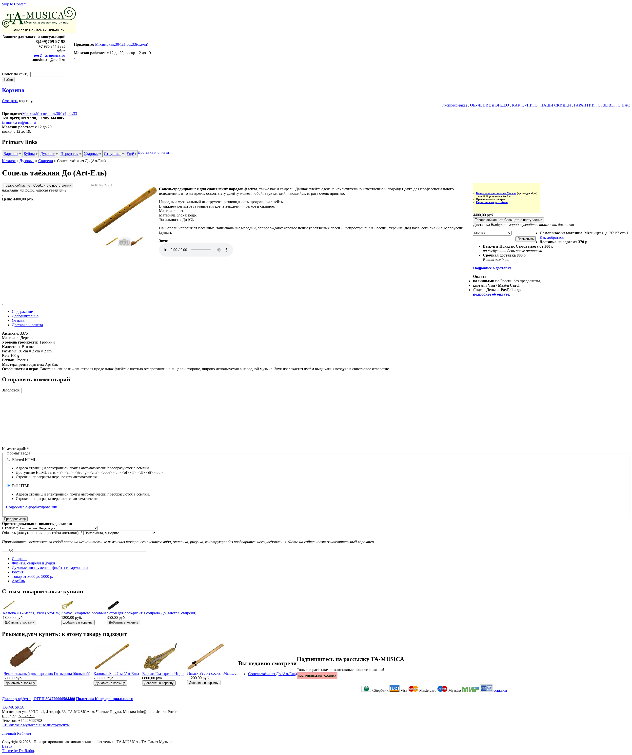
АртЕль (18, 581)
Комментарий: (15, 449)
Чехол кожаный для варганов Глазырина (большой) (47, 673)
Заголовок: (11, 390)
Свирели (45, 161)
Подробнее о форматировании (31, 507)
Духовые (47, 153)
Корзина (13, 90)
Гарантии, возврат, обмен (492, 202)
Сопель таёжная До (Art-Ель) (272, 674)
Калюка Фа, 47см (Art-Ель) (116, 673)
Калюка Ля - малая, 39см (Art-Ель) (31, 613)
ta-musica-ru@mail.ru (19, 122)
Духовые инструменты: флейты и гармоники (50, 567)
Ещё (130, 153)
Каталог (9, 161)
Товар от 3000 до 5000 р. (32, 576)
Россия (17, 572)
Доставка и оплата (153, 152)
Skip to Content (14, 4)
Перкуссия (69, 153)
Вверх (7, 746)
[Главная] (39, 31)
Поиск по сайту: (16, 74)
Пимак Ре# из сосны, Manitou (212, 673)
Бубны (29, 153)
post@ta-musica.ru (49, 55)
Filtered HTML (23, 459)
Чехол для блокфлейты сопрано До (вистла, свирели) (151, 613)
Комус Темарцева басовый (83, 613)
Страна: (10, 528)
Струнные (112, 153)
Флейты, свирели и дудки (33, 563)
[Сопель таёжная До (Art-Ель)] (124, 234)
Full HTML (21, 486)
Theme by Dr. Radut (18, 751)
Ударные (91, 153)
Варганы (10, 153)
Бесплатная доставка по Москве (496, 193)
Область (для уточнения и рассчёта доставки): (42, 533)
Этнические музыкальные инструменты (36, 725)
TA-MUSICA (13, 707)
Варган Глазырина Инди (163, 673)
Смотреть (10, 101)
